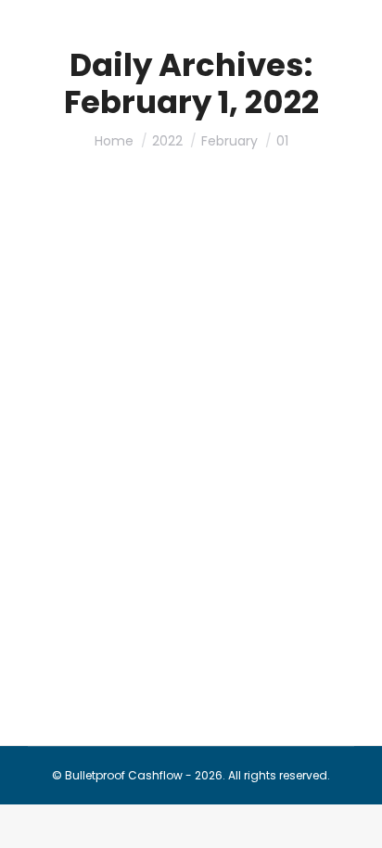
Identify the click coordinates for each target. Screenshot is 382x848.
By (103, 447)
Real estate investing (235, 427)
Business (76, 427)
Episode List (139, 427)
